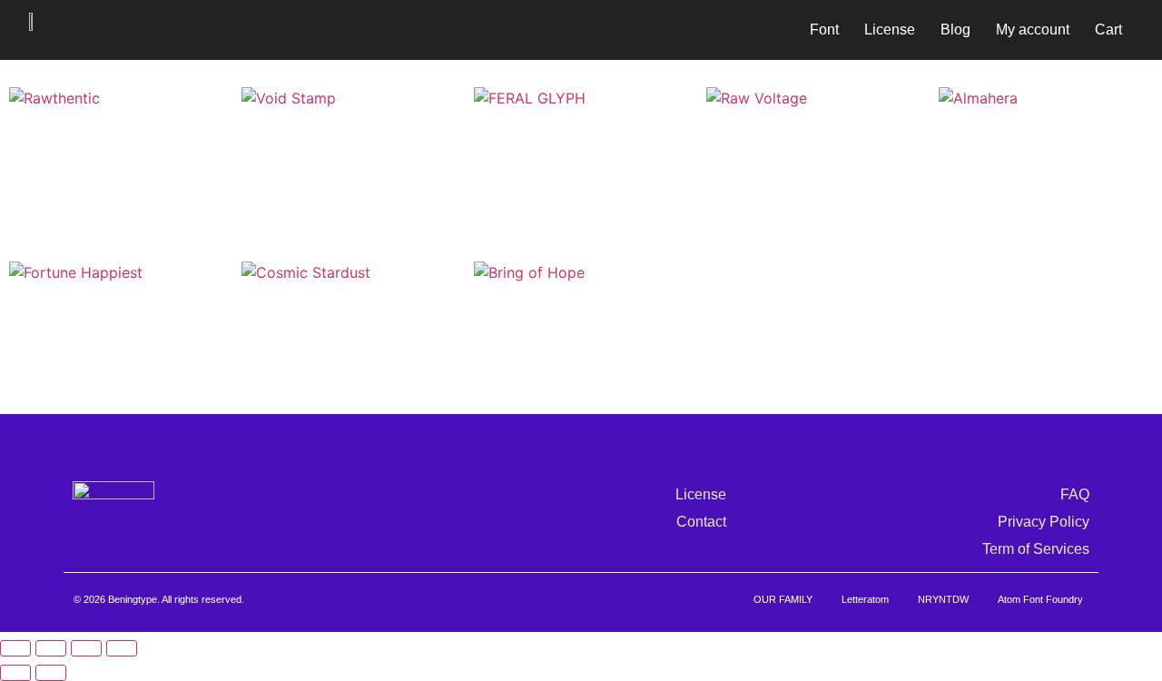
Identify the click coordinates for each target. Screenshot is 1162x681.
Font (824, 29)
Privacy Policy (1043, 521)
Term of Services (1035, 549)
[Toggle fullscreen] (50, 648)
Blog (955, 29)
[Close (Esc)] (121, 648)
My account (1032, 29)
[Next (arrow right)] (50, 673)
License (889, 29)
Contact (701, 521)
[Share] (86, 648)
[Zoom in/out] (15, 648)
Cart (1108, 29)
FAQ (1074, 494)
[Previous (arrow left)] (15, 673)
